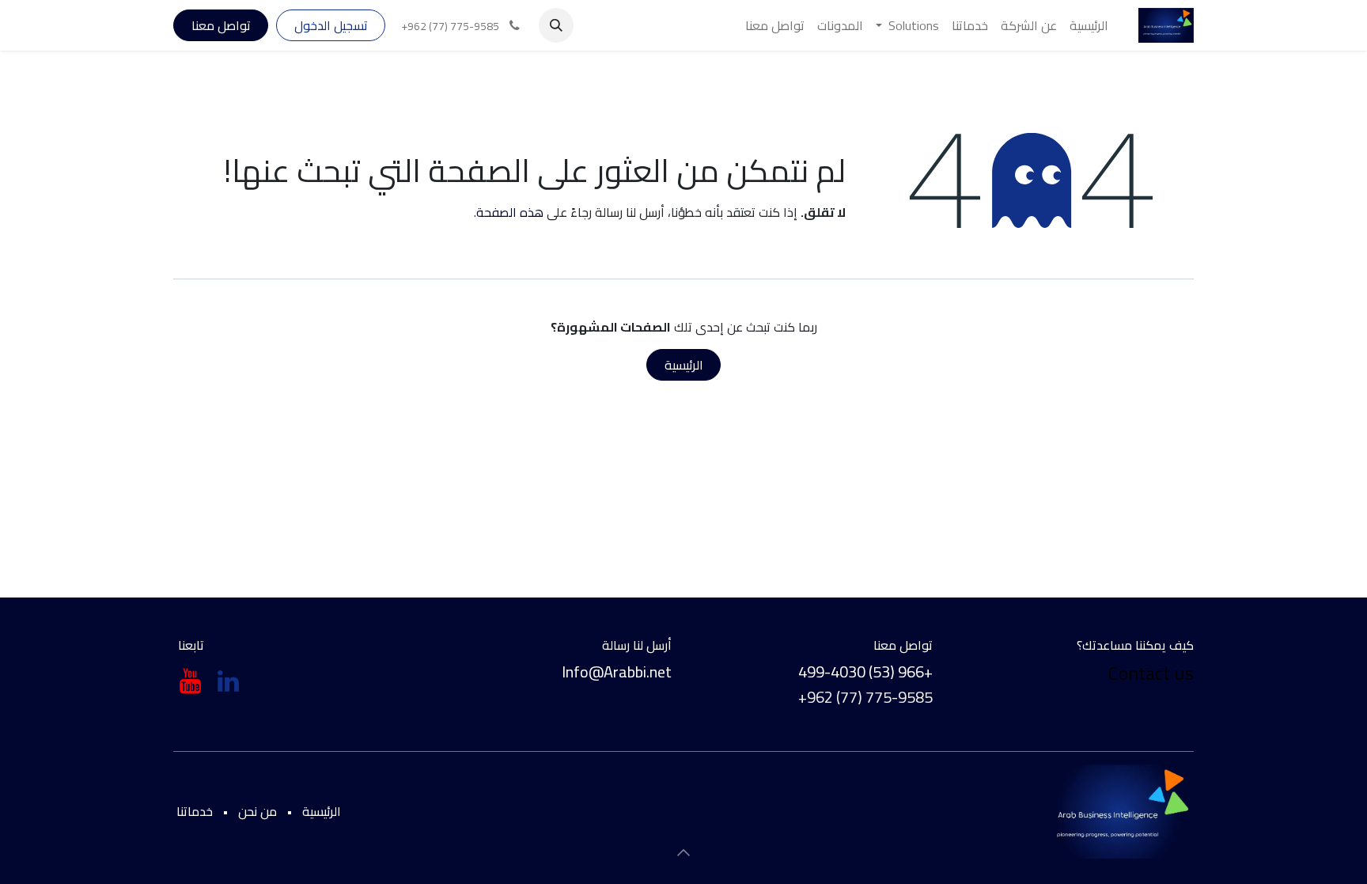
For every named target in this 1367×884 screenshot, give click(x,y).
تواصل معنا (221, 25)
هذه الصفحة (509, 212)
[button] (556, 25)
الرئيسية (684, 365)
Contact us (1149, 673)
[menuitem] (1089, 25)
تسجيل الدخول (331, 25)
